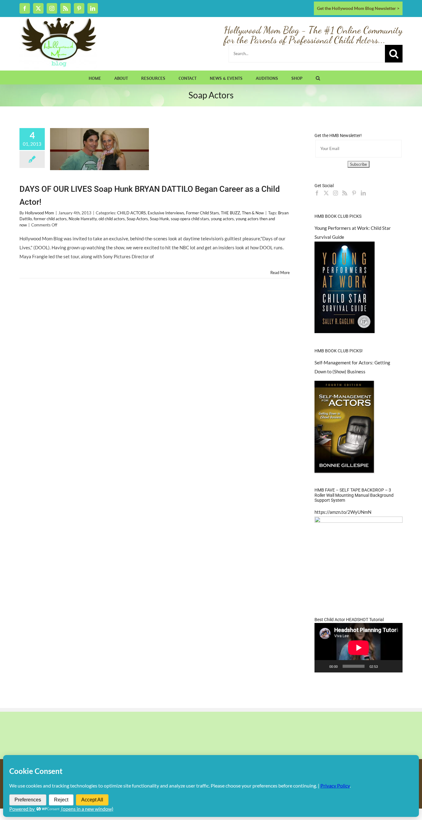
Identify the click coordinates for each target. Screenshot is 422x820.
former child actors (50, 218)
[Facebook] (316, 193)
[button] (318, 77)
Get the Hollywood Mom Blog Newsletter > (358, 8)
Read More (280, 272)
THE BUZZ (230, 212)
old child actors (112, 218)
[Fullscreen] (394, 666)
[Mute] (385, 666)
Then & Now (253, 212)
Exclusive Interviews (166, 212)
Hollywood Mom (39, 212)
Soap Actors (137, 218)
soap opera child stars (190, 218)
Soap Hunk (159, 218)
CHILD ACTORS (131, 212)
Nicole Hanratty (83, 218)
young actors (222, 218)
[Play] (322, 666)
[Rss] (344, 193)
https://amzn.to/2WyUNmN (342, 512)
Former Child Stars (202, 212)
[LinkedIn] (363, 193)
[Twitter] (326, 193)
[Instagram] (335, 193)
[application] (358, 647)
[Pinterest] (354, 193)
